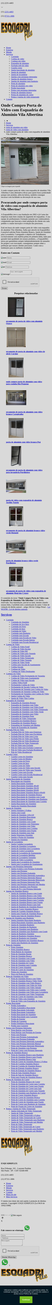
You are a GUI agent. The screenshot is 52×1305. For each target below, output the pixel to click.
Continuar (26, 1300)
